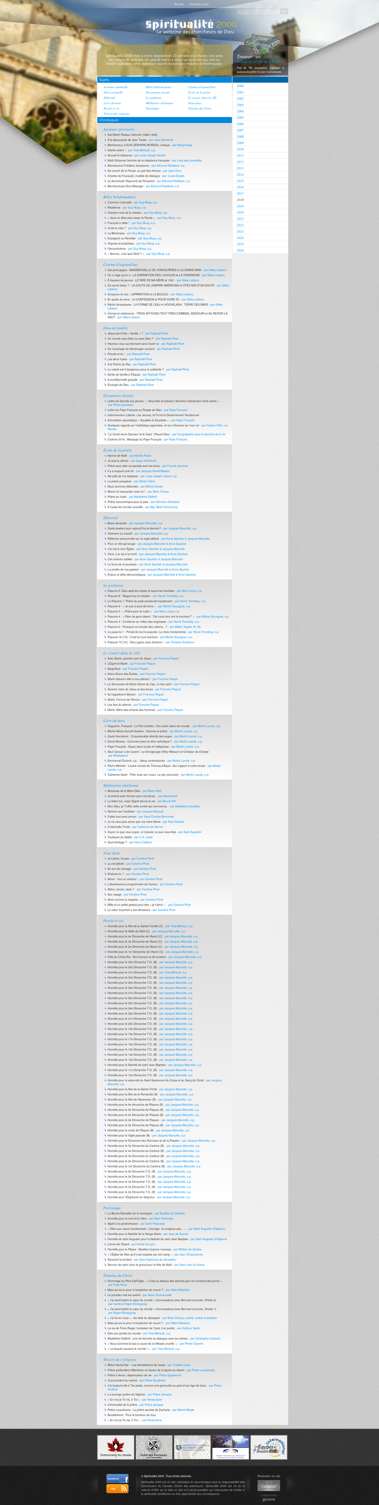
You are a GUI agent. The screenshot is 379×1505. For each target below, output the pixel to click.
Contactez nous (199, 4)
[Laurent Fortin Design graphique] (268, 1485)
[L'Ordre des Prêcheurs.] (154, 1447)
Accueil (178, 4)
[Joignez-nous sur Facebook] (117, 1478)
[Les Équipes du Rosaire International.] (269, 1447)
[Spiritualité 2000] (189, 24)
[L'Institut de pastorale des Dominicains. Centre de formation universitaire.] (192, 1447)
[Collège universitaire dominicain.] (231, 1447)
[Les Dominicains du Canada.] (116, 1447)
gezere (269, 1499)
